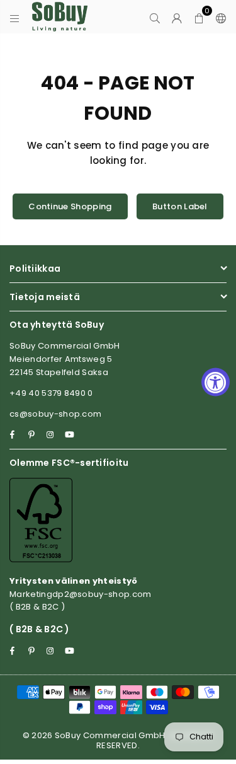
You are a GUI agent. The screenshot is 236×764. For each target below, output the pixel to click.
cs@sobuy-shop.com (55, 414)
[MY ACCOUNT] (177, 17)
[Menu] (15, 17)
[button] (199, 17)
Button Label (180, 206)
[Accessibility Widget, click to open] (215, 382)
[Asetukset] (218, 17)
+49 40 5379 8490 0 (51, 393)
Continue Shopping (69, 206)
